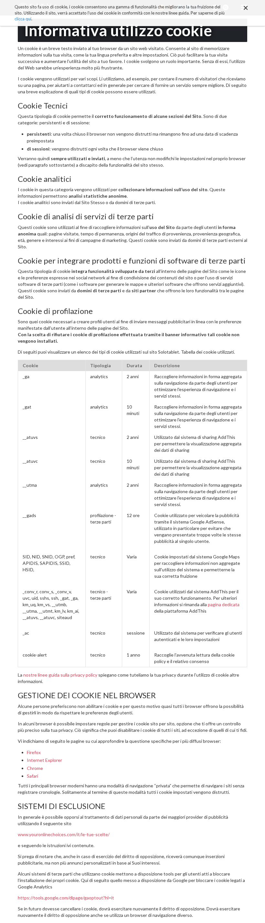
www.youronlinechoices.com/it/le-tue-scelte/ (64, 834)
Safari (32, 776)
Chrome (35, 768)
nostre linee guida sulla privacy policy (60, 675)
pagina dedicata (223, 604)
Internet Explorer (44, 760)
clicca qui (23, 18)
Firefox (34, 752)
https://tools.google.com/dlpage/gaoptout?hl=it (66, 897)
